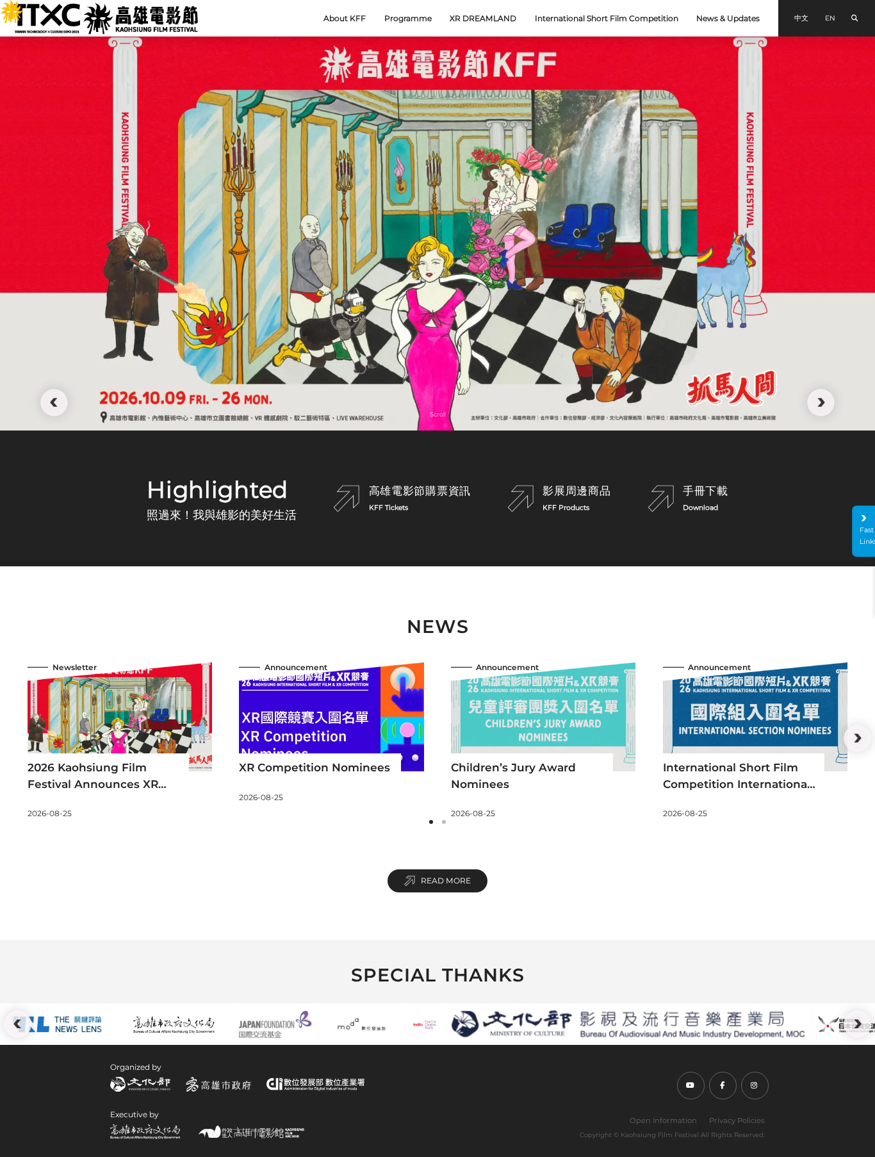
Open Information (663, 1120)
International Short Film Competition (606, 18)
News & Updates (728, 18)
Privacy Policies (737, 1120)
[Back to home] (105, 18)
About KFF (344, 18)
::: (5, 7)
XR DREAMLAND (483, 18)
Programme (408, 18)
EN (830, 18)
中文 (801, 18)
